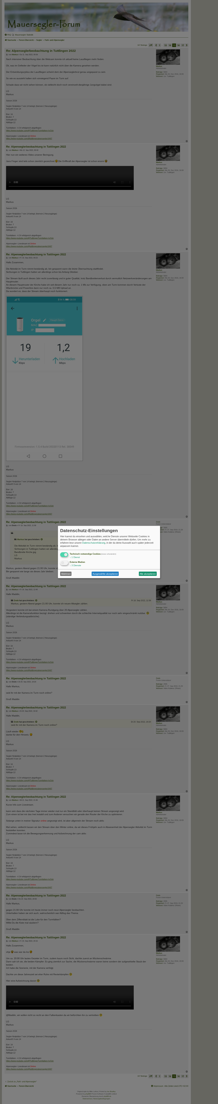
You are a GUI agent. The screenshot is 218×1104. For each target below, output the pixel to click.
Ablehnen (66, 574)
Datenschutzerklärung (93, 542)
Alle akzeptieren (148, 574)
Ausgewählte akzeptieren (105, 574)
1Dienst (75, 557)
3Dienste (75, 565)
